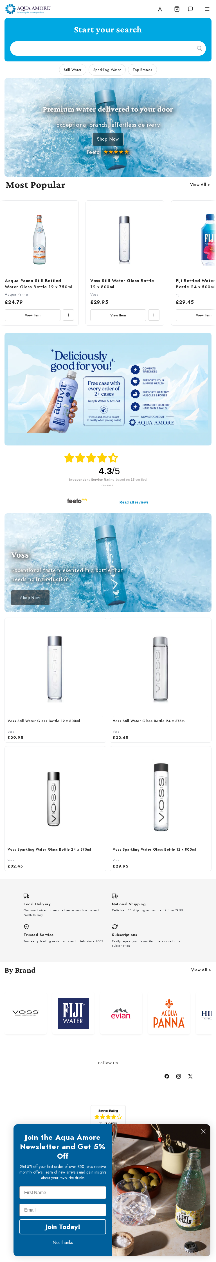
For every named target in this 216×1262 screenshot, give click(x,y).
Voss (94, 294)
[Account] (160, 9)
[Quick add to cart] (68, 315)
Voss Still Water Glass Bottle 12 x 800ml (122, 284)
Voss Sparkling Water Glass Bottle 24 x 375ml (49, 849)
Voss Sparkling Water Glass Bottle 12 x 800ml (154, 849)
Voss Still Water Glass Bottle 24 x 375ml (149, 721)
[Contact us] (190, 9)
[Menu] (207, 9)
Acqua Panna (16, 294)
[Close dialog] (203, 1131)
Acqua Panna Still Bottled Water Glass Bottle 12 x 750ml (38, 284)
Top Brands (142, 69)
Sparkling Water (107, 69)
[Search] (200, 48)
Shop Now (108, 139)
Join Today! (62, 1227)
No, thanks (63, 1242)
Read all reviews (134, 502)
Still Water (73, 69)
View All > (200, 184)
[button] (177, 9)
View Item (32, 315)
